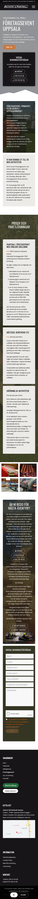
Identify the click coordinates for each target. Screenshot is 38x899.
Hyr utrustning (8, 775)
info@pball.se (31, 1)
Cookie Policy (7, 860)
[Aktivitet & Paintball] (16, 6)
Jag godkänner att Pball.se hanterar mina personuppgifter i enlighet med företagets (17, 723)
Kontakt (6, 778)
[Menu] (32, 6)
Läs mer (23, 895)
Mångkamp (7, 769)
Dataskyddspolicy (12, 727)
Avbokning (7, 866)
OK (14, 895)
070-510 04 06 (15, 1)
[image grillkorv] (29, 471)
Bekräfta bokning (9, 863)
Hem (4, 763)
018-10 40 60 (13, 879)
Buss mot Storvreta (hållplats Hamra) (16, 817)
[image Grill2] (29, 485)
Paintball (6, 766)
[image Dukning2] (10, 485)
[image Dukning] (10, 471)
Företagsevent (8, 772)
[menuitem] (32, 6)
